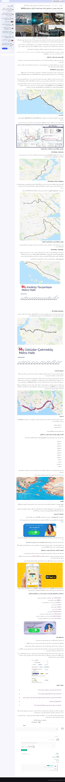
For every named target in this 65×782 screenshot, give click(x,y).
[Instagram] (4, 1)
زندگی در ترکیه (54, 5)
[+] (36, 742)
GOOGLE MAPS (57, 597)
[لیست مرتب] (28, 743)
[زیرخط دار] (25, 743)
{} (34, 742)
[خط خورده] (26, 743)
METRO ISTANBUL (57, 616)
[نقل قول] (30, 743)
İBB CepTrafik (58, 613)
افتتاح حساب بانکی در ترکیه (34, 627)
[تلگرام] (2, 1)
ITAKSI (59, 604)
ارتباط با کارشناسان (33, 533)
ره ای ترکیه (51, 53)
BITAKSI (37, 556)
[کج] (23, 743)
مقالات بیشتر (5, 48)
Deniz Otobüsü (57, 618)
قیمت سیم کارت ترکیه (31, 52)
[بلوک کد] (32, 743)
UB (33, 556)
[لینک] (33, 743)
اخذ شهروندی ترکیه (34, 527)
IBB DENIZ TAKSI (57, 611)
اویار (57, 728)
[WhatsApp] (8, 1)
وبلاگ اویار (60, 5)
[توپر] (22, 743)
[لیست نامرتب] (29, 743)
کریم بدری (49, 766)
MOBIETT (59, 602)
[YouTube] (6, 1)
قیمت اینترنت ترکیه (23, 52)
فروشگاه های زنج (57, 53)
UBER (59, 609)
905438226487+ (56, 1)
